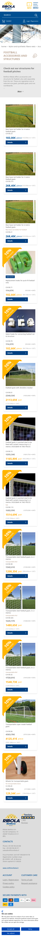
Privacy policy (8, 883)
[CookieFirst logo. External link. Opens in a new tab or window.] (2, 911)
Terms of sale (26, 880)
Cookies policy (8, 887)
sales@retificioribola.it (11, 850)
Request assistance (29, 883)
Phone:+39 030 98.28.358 (12, 846)
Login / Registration (11, 880)
